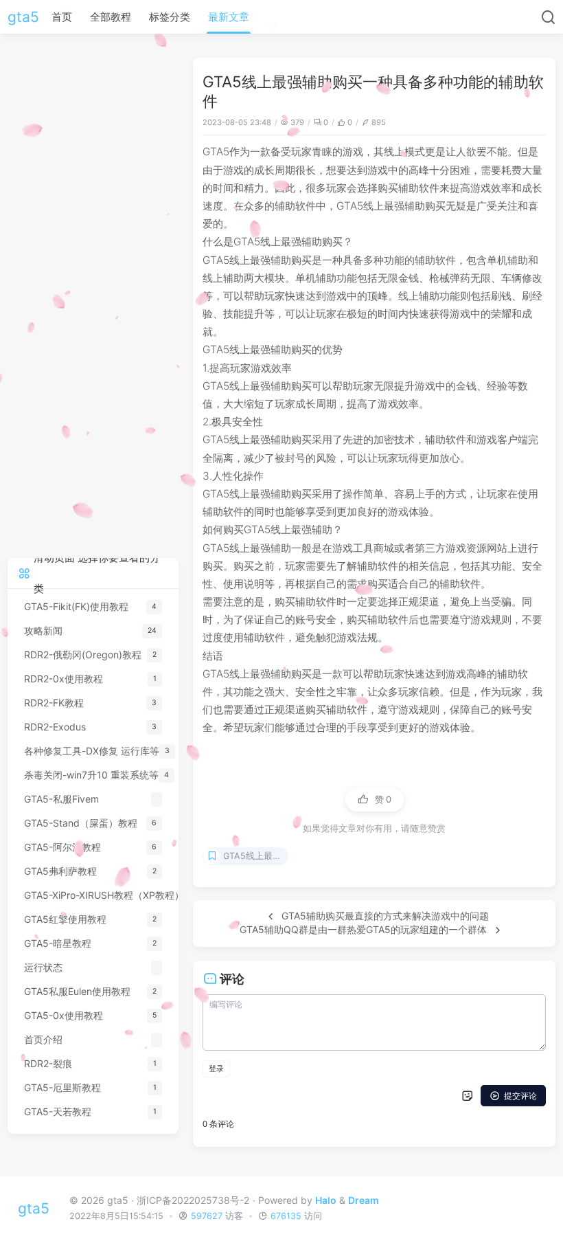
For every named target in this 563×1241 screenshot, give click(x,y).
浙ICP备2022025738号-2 (193, 1200)
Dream (363, 1200)
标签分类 (169, 16)
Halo (325, 1200)
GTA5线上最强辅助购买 (255, 856)
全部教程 (110, 16)
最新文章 (228, 16)
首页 (61, 16)
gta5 (23, 16)
